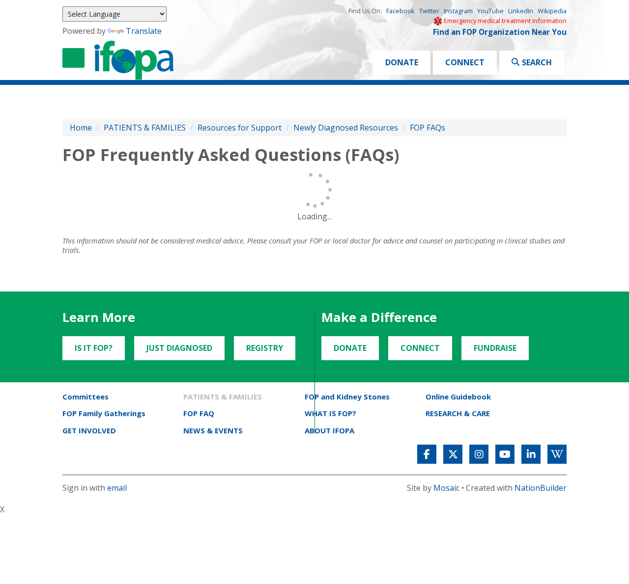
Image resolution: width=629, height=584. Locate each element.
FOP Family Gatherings (103, 413)
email (117, 487)
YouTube (490, 10)
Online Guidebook (458, 396)
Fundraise (495, 348)
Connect (465, 62)
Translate (144, 31)
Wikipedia (552, 10)
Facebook (400, 10)
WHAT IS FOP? (330, 413)
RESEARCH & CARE (458, 413)
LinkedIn (520, 10)
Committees (85, 396)
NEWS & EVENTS (213, 430)
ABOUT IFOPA (329, 430)
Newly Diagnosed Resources (345, 127)
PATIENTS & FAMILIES (145, 127)
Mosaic (446, 487)
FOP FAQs (427, 127)
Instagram (458, 10)
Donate (401, 62)
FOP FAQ (198, 413)
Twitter (429, 10)
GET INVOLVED (89, 430)
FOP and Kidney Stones (347, 396)
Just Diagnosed (179, 348)
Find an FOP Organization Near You (500, 32)
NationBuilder (541, 487)
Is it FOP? (94, 348)
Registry (264, 348)
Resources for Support (240, 127)
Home (81, 127)
